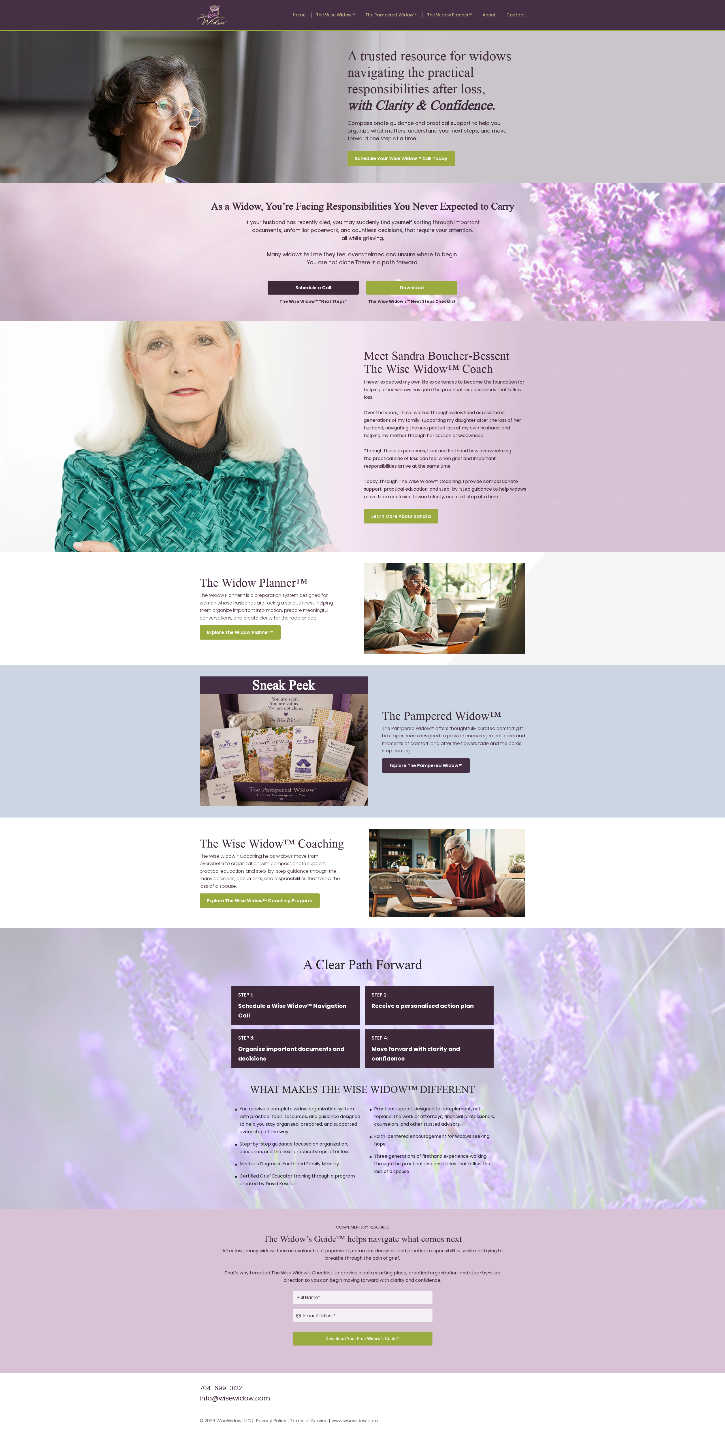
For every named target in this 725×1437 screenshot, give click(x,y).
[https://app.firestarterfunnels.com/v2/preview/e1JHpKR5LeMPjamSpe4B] (212, 15)
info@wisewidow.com (235, 1398)
